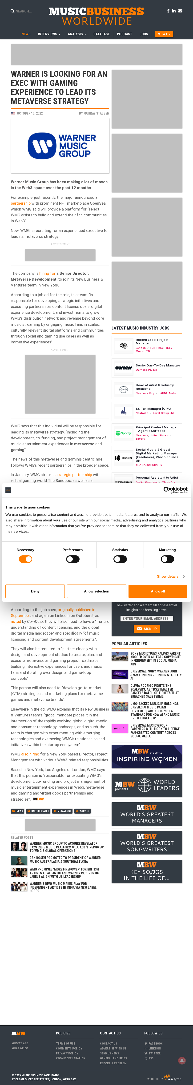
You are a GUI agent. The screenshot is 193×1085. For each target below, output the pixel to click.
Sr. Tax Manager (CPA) (153, 408)
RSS (150, 1058)
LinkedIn (154, 1048)
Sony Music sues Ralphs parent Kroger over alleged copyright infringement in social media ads (155, 659)
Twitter (154, 1053)
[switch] (73, 559)
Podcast (124, 34)
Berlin (140, 482)
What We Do (20, 1048)
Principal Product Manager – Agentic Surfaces (157, 429)
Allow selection (96, 591)
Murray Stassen (96, 113)
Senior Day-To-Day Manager (158, 365)
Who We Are (20, 1043)
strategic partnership (74, 474)
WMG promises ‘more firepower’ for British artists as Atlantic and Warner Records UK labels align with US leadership (64, 872)
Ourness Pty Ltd (146, 369)
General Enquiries (113, 1058)
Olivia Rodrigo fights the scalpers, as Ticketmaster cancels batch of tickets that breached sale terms (154, 691)
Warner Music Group (30, 181)
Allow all (158, 591)
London (141, 348)
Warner (84, 811)
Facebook (155, 1043)
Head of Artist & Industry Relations (155, 387)
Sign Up (150, 629)
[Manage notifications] (182, 1060)
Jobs (144, 34)
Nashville (142, 413)
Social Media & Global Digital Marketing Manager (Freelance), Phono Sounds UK (157, 455)
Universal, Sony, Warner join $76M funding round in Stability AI (156, 674)
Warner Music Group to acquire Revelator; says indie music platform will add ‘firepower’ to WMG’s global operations (67, 847)
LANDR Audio (167, 393)
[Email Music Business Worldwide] (180, 10)
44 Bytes (172, 1077)
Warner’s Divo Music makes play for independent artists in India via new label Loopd (63, 887)
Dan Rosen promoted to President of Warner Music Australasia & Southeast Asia (65, 859)
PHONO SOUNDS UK (149, 465)
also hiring (29, 754)
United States (40, 811)
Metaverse (64, 811)
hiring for (47, 273)
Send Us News (109, 1053)
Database (101, 34)
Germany (151, 482)
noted (16, 621)
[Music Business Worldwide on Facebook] (169, 10)
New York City (145, 393)
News (26, 34)
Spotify (140, 438)
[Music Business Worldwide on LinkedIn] (174, 10)
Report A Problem (113, 1063)
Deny (35, 591)
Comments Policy (69, 1048)
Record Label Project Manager (152, 341)
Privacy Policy (67, 1053)
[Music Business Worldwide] (96, 16)
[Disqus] (60, 958)
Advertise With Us (113, 1048)
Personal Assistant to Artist (157, 477)
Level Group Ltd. (164, 413)
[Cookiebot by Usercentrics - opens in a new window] (167, 490)
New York (142, 435)
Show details (167, 576)
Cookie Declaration (70, 1058)
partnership (21, 203)
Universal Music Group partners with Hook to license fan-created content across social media (155, 730)
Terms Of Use (65, 1043)
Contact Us (108, 1043)
